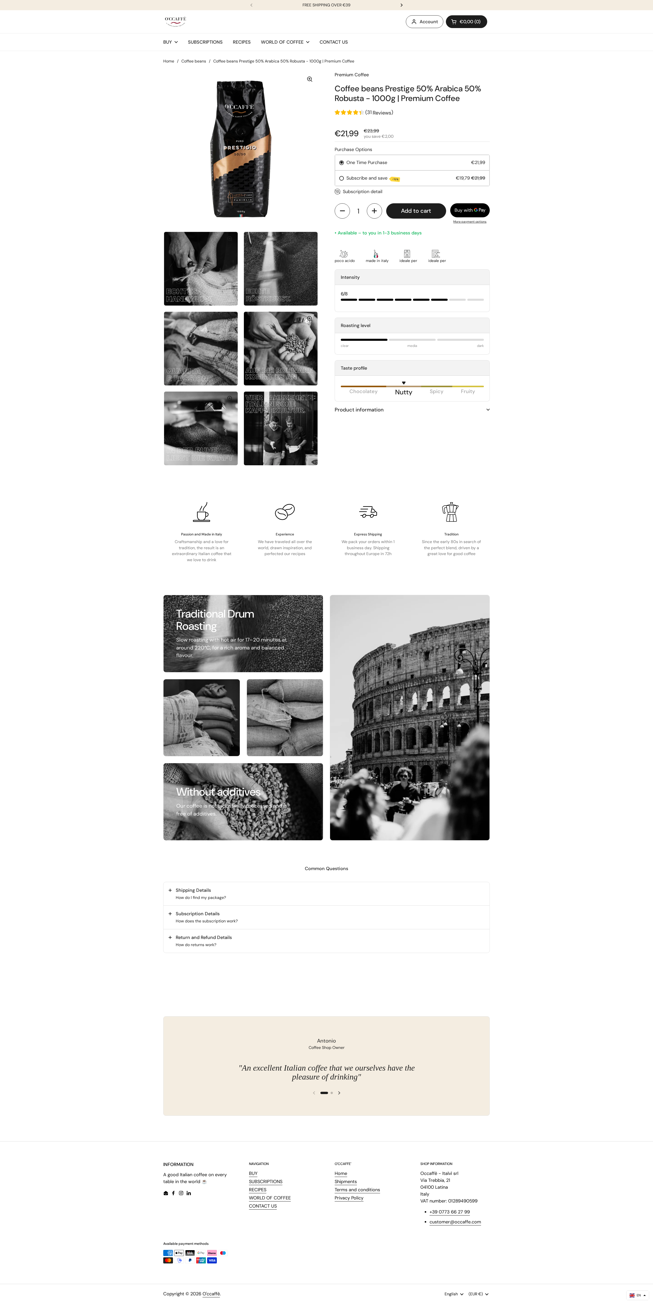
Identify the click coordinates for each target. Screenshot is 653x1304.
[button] (466, 21)
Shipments (346, 1181)
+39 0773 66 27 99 (450, 1212)
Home (168, 61)
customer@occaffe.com (455, 1222)
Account (429, 22)
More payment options (469, 222)
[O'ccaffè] (175, 21)
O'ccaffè (211, 1294)
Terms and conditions (357, 1190)
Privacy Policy (349, 1198)
